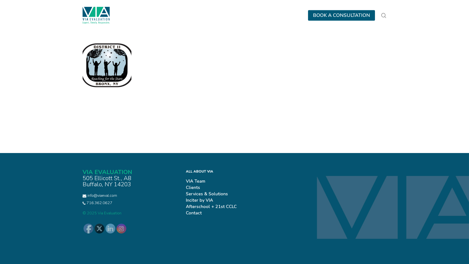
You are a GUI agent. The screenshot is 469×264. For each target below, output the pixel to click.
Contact (194, 213)
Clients (193, 187)
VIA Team (195, 181)
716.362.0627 (98, 203)
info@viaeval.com (102, 195)
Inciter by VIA (199, 200)
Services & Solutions (207, 194)
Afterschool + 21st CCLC (211, 206)
